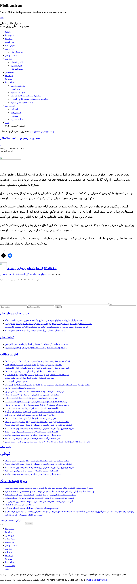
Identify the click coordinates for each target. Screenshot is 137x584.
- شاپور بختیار (17, 119)
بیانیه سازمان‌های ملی (14, 313)
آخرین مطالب (9, 354)
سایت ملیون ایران (48, 131)
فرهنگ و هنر (11, 55)
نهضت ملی (10, 106)
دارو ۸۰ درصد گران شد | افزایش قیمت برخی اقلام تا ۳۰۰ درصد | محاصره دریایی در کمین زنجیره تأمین (47, 442)
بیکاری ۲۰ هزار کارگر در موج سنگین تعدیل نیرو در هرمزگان (30, 415)
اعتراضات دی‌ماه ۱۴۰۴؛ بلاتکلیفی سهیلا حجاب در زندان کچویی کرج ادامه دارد (37, 375)
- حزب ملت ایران (18, 92)
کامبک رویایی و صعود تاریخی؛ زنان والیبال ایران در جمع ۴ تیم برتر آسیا (34, 411)
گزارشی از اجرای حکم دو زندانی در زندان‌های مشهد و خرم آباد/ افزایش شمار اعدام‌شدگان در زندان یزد (47, 385)
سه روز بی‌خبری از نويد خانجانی (20, 138)
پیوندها (8, 79)
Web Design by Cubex (97, 580)
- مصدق (14, 116)
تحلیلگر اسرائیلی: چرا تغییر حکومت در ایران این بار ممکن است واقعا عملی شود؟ (38, 425)
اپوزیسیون (9, 49)
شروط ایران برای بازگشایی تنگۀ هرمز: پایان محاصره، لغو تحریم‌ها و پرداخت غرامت (39, 428)
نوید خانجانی (5, 274)
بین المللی (9, 42)
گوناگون (8, 59)
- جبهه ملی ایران (18, 86)
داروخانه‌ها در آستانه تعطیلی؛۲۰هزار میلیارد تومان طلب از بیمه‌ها (32, 438)
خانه (7, 122)
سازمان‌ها (9, 82)
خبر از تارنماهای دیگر (13, 481)
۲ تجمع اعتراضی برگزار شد (16, 381)
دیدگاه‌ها (9, 75)
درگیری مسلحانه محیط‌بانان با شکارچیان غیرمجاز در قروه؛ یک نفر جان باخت (37, 405)
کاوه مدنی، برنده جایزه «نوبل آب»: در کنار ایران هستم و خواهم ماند (33, 364)
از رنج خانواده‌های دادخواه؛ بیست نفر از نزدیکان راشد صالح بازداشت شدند (36, 401)
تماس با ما (9, 35)
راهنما (8, 32)
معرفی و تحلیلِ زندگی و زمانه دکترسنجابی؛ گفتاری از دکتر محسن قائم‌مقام (36, 344)
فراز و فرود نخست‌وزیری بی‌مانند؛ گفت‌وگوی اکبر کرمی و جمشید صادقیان (35, 347)
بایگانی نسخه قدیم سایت (10, 520)
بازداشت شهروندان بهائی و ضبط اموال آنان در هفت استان (29, 378)
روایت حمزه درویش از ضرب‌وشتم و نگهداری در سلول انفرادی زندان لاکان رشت (37, 368)
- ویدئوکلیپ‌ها (17, 69)
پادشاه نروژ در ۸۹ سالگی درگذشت (19, 505)
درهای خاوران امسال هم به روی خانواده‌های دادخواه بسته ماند (31, 398)
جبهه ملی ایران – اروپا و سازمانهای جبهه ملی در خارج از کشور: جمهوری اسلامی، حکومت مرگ (44, 320)
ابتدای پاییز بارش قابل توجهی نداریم (20, 388)
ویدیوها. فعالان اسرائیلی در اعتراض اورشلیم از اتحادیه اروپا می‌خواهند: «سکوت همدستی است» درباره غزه (49, 491)
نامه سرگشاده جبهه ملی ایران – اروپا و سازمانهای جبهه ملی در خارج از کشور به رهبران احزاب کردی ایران (48, 324)
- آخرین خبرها (17, 62)
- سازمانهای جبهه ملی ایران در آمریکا (26, 96)
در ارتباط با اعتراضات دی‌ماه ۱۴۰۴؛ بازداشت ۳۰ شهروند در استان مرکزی (34, 391)
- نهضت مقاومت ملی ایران (22, 102)
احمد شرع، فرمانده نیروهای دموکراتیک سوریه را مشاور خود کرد (31, 508)
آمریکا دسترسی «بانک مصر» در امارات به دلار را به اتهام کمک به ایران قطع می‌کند (39, 501)
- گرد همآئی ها (17, 52)
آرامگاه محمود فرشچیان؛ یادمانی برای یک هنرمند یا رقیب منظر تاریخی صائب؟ (37, 361)
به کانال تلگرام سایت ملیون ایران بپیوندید (32, 268)
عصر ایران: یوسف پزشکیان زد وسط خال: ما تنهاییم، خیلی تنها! (31, 432)
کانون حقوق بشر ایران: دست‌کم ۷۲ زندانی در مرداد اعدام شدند (31, 408)
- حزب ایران (15, 89)
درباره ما (8, 39)
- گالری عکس (16, 65)
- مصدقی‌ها (16, 112)
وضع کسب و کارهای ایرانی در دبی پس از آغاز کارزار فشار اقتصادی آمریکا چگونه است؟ (40, 495)
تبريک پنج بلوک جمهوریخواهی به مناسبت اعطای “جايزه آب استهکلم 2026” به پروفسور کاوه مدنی (46, 327)
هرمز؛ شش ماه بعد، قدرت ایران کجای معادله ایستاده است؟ (30, 418)
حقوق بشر (9, 72)
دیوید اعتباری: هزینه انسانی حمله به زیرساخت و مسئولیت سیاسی (33, 435)
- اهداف (14, 109)
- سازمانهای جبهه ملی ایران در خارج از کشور (29, 99)
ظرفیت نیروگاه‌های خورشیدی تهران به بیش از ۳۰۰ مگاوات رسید (32, 395)
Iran (1, 18)
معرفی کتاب (10, 45)
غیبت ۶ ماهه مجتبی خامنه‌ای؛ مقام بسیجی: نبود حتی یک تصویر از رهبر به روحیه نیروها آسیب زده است (49, 488)
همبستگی (9, 552)
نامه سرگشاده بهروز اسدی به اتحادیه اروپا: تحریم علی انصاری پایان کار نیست (37, 422)
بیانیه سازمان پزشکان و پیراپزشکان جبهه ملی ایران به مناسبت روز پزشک (35, 330)
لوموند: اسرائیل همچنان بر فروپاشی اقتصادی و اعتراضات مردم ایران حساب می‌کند (39, 498)
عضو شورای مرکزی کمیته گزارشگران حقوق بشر (31, 274)
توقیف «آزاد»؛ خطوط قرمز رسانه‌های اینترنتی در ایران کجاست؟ (31, 371)
